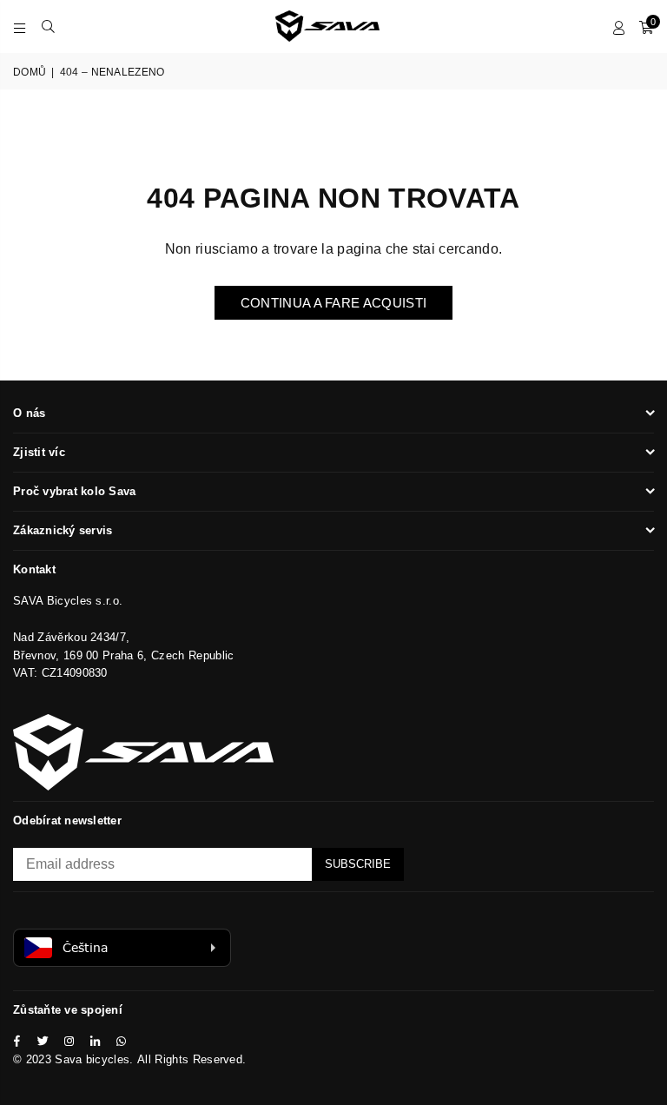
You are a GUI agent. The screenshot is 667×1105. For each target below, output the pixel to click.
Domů (29, 72)
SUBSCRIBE (358, 863)
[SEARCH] (48, 26)
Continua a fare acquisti (334, 302)
